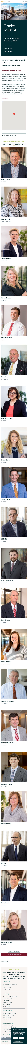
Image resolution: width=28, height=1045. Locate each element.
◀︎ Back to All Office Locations (9, 135)
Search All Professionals (14, 951)
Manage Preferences (18, 1041)
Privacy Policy (5, 1041)
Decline (21, 1038)
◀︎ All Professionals (5, 961)
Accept (15, 1038)
